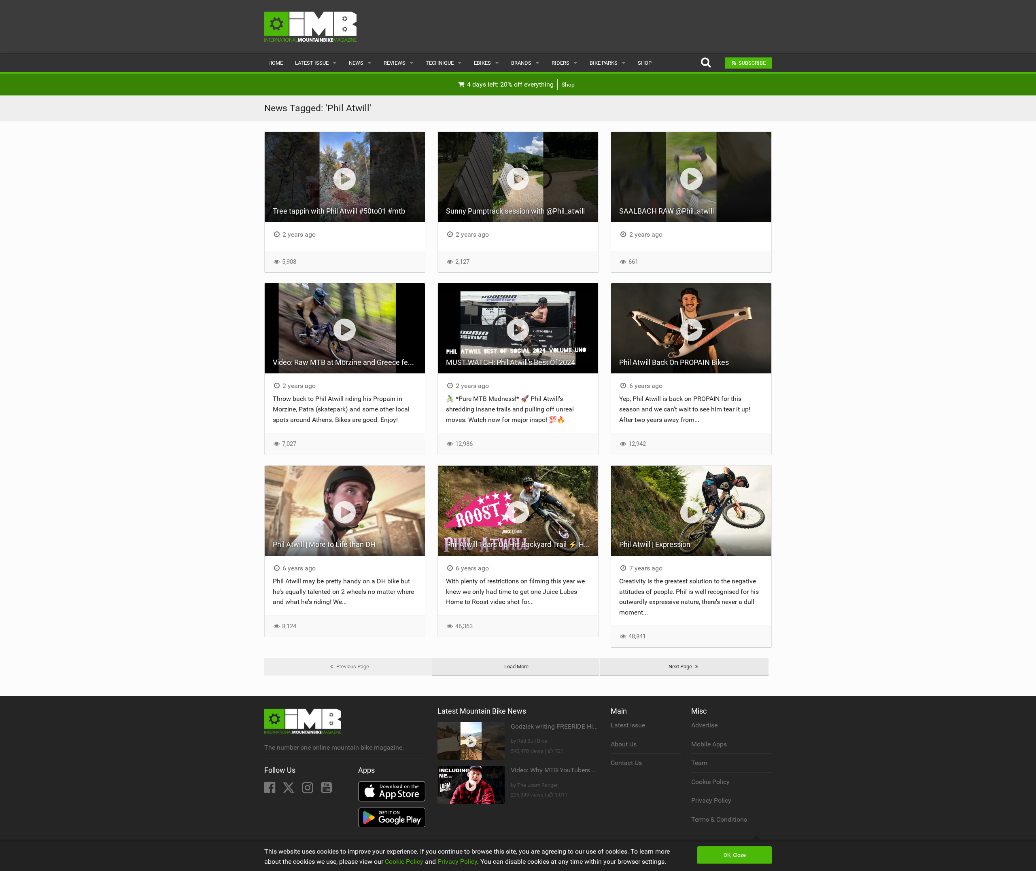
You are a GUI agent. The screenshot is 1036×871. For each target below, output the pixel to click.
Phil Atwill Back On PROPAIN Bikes (674, 362)
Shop (645, 63)
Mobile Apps (709, 744)
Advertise (704, 725)
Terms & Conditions (719, 819)
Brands (521, 63)
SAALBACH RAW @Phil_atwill (666, 211)
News (356, 63)
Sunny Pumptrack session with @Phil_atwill (515, 211)
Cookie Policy (710, 782)
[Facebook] (270, 790)
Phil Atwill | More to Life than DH (324, 544)
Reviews (394, 63)
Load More (516, 666)
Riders (560, 63)
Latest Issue (312, 63)
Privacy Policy (711, 800)
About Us (624, 744)
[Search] (705, 63)
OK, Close (735, 855)
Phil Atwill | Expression (654, 544)
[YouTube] (326, 790)
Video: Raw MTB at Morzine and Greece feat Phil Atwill (349, 362)
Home (275, 63)
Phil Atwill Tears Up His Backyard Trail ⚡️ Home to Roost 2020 (522, 544)
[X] (289, 790)
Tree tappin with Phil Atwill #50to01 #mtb (339, 211)
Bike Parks (604, 63)
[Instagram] (308, 790)
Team (699, 763)
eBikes (482, 63)
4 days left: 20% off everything (520, 84)
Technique (440, 63)
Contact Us (626, 763)
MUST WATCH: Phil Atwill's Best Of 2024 (510, 362)
